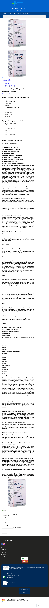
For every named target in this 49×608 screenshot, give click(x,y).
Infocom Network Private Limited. (22, 600)
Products (7, 83)
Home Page (4, 549)
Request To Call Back (6, 80)
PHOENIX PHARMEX (18, 9)
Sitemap (3, 556)
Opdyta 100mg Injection (10, 85)
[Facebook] (2, 544)
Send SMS (25, 592)
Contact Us (25, 13)
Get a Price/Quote (6, 93)
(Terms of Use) (22, 599)
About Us (10, 13)
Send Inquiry (7, 79)
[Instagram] (4, 544)
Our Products (17, 13)
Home (4, 13)
